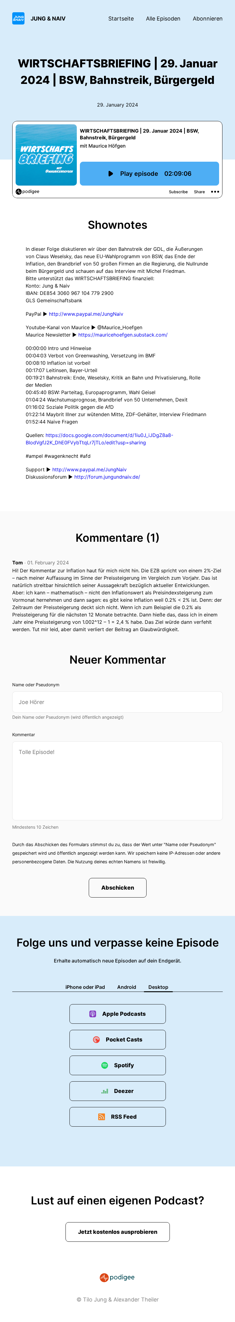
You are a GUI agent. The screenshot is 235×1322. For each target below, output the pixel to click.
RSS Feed (124, 1116)
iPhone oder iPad (85, 987)
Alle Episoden (163, 18)
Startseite (121, 18)
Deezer (124, 1091)
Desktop (158, 987)
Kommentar (23, 734)
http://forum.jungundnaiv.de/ (107, 477)
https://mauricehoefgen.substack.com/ (123, 335)
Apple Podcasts (124, 1014)
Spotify (124, 1065)
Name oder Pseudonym (35, 684)
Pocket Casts (124, 1039)
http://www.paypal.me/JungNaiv (86, 314)
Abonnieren (208, 18)
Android (126, 987)
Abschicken (117, 887)
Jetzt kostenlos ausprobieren (117, 1232)
